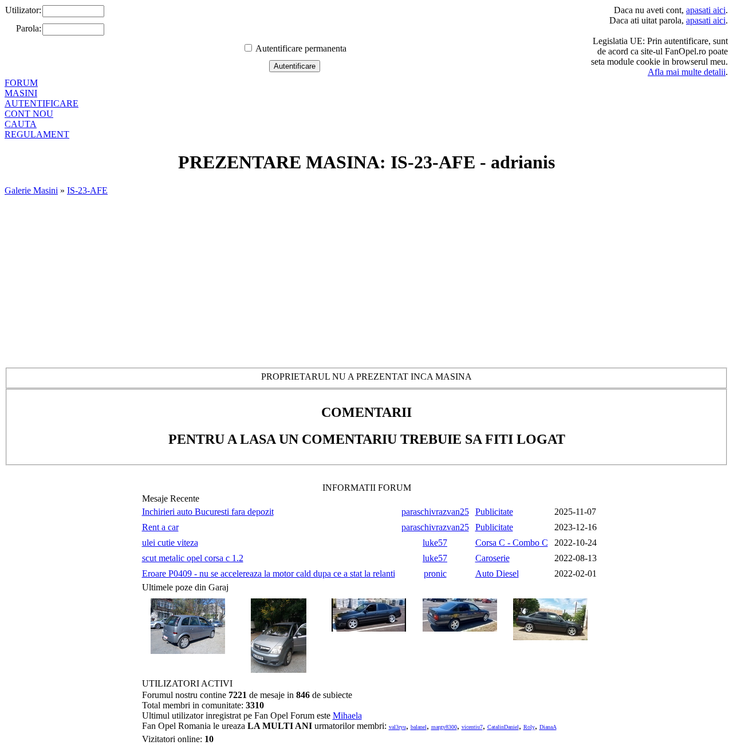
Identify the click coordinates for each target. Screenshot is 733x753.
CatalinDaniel (503, 727)
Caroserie (492, 558)
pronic (435, 573)
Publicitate (494, 512)
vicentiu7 (472, 727)
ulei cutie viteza (170, 542)
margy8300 (444, 727)
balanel (419, 727)
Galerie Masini (31, 190)
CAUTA (21, 124)
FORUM (21, 83)
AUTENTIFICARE (41, 103)
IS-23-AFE (87, 190)
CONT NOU (29, 114)
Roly (529, 727)
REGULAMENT (37, 134)
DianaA (548, 727)
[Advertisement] (366, 282)
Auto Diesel (497, 573)
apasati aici (706, 10)
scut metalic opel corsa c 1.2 (192, 558)
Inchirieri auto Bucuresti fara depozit (208, 512)
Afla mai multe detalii (687, 72)
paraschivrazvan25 (435, 512)
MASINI (21, 93)
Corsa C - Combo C (511, 542)
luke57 (435, 542)
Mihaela (347, 715)
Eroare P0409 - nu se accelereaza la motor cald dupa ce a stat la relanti (268, 573)
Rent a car (160, 527)
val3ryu (397, 727)
